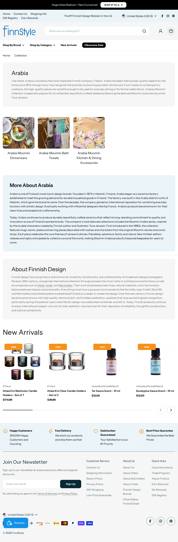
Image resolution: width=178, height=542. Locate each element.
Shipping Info (39, 13)
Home (6, 13)
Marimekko (65, 285)
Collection (20, 55)
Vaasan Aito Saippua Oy (105, 386)
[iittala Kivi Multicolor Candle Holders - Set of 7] (22, 361)
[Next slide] (171, 410)
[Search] (144, 31)
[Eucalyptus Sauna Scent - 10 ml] (155, 361)
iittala (7, 386)
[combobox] (97, 31)
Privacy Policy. (70, 493)
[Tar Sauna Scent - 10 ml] (111, 361)
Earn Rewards (29, 18)
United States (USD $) (140, 16)
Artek (49, 285)
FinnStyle (17, 533)
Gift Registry (10, 18)
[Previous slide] (160, 410)
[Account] (161, 31)
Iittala (41, 285)
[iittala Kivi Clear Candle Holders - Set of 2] (67, 361)
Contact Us (20, 13)
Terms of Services (47, 493)
